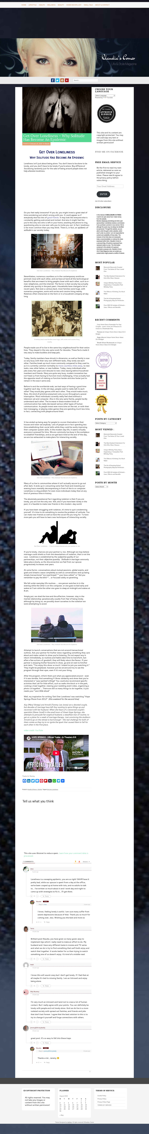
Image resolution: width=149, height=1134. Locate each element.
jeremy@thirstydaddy (50, 1051)
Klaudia (47, 143)
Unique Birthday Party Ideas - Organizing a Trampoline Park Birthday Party (113, 285)
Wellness (51, 5)
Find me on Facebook (109, 151)
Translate (110, 97)
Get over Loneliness (52, 789)
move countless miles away (70, 365)
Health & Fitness (32, 789)
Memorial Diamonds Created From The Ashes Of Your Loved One (114, 269)
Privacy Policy (102, 1099)
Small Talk (88, 5)
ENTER (103, 194)
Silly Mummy (34, 991)
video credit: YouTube (33, 730)
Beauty (61, 5)
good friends (53, 217)
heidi (32, 964)
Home (23, 5)
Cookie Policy (102, 1095)
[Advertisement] (74, 23)
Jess (32, 869)
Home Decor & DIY (73, 5)
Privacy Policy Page (104, 1102)
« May (62, 1115)
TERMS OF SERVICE (104, 1105)
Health (42, 5)
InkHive (69, 1122)
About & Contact (102, 5)
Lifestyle (32, 5)
